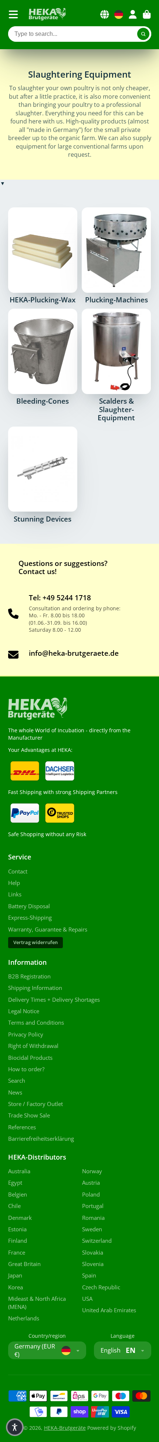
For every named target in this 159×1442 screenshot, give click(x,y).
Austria (91, 1183)
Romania (93, 1218)
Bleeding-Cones (42, 357)
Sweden (92, 1229)
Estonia (17, 1229)
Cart (146, 14)
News (15, 1092)
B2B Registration (29, 976)
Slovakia (92, 1252)
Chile (14, 1206)
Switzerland (97, 1241)
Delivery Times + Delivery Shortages (54, 1000)
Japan (15, 1275)
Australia (19, 1171)
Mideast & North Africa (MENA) (37, 1303)
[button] (15, 1427)
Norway (92, 1171)
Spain (89, 1275)
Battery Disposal (29, 906)
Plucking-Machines (116, 255)
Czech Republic (101, 1287)
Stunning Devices (42, 475)
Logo (47, 14)
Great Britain (24, 1264)
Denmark (20, 1218)
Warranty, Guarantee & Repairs (47, 929)
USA (87, 1299)
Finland (17, 1241)
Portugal (93, 1206)
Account (132, 14)
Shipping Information (35, 988)
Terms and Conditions (36, 1023)
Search (16, 1081)
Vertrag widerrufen (35, 942)
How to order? (26, 1069)
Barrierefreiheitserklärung (41, 1139)
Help (14, 883)
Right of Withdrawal (33, 1046)
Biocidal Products (30, 1058)
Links (14, 894)
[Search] (143, 34)
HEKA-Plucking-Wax (42, 255)
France (16, 1252)
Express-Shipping (30, 918)
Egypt (15, 1183)
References (22, 1127)
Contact (17, 871)
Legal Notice (23, 1011)
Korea (15, 1287)
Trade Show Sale (29, 1115)
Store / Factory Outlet (35, 1104)
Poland (91, 1194)
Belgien (17, 1194)
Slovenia (93, 1264)
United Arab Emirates (109, 1310)
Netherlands (23, 1318)
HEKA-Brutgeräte (65, 1427)
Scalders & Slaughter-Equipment (116, 365)
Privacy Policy (25, 1034)
